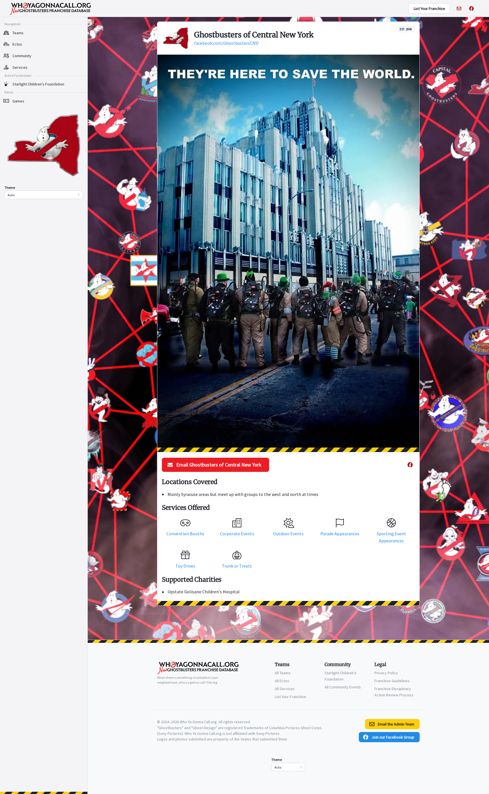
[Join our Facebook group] (471, 8)
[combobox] (44, 195)
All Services (285, 688)
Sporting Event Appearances (391, 537)
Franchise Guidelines (391, 680)
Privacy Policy (386, 672)
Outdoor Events (288, 533)
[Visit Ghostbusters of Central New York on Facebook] (410, 465)
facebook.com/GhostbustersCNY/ (226, 43)
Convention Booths (185, 533)
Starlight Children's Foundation (341, 676)
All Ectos (282, 680)
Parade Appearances (339, 533)
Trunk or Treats (237, 566)
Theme (10, 187)
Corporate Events (237, 533)
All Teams (283, 672)
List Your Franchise (290, 696)
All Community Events (343, 687)
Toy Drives (185, 566)
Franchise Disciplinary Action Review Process (393, 691)
